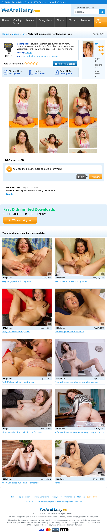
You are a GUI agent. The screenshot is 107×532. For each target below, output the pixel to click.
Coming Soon (17, 22)
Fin (23, 33)
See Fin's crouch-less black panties (71, 281)
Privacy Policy (56, 497)
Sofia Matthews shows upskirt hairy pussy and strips (79, 432)
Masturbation (29, 56)
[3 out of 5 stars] (31, 63)
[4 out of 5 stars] (34, 63)
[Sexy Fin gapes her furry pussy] (27, 257)
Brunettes (41, 56)
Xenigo (28, 52)
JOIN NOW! (99, 22)
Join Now (95, 176)
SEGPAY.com (30, 525)
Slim (49, 56)
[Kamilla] (80, 459)
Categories (44, 20)
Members (86, 20)
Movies (72, 20)
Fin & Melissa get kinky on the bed (18, 382)
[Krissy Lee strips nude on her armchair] (27, 459)
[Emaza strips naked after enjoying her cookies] (80, 358)
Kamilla (58, 482)
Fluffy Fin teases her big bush (16, 331)
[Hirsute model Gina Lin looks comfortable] (27, 408)
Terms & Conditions (41, 497)
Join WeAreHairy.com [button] (20, 220)
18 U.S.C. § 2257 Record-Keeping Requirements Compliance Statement (53, 501)
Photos (60, 20)
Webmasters (70, 497)
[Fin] (88, 49)
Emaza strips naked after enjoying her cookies (76, 382)
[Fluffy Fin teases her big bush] (27, 307)
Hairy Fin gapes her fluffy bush (69, 331)
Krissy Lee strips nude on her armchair (20, 482)
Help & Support (24, 497)
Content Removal (74, 525)
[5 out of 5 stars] (37, 63)
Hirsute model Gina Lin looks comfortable (22, 432)
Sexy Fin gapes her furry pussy (16, 281)
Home (5, 20)
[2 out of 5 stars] (28, 63)
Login (81, 176)
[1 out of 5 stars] (25, 63)
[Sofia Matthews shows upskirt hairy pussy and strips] (80, 408)
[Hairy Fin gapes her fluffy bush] (80, 307)
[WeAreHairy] (53, 509)
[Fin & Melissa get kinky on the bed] (27, 358)
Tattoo (55, 56)
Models (30, 20)
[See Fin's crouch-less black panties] (80, 257)
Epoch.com (21, 522)
